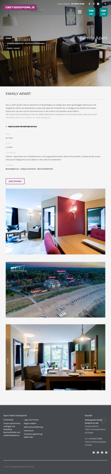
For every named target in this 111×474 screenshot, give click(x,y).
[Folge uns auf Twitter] (97, 453)
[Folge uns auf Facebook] (93, 453)
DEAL (91, 12)
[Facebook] (89, 4)
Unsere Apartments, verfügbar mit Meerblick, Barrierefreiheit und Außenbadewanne (12, 429)
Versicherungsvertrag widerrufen (33, 435)
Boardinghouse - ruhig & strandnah (26, 43)
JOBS (103, 12)
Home (8, 38)
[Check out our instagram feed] (106, 453)
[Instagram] (98, 4)
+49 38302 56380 (77, 4)
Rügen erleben (30, 423)
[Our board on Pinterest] (101, 453)
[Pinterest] (94, 4)
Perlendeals (8, 419)
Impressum (29, 430)
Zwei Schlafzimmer (45, 169)
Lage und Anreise (31, 419)
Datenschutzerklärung (33, 427)
